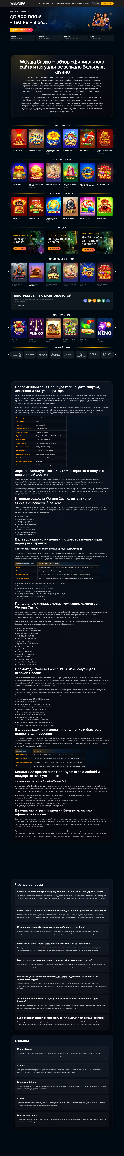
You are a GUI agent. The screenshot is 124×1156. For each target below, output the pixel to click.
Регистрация (46, 3)
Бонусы (86, 3)
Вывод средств (76, 3)
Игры (38, 3)
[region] (62, 141)
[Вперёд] (115, 137)
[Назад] (9, 137)
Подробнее (20, 305)
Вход (53, 3)
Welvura (17, 3)
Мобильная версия (63, 3)
